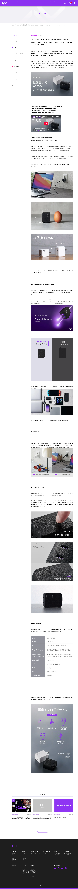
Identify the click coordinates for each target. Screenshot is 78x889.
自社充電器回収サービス (34, 873)
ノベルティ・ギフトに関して (35, 853)
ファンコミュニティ (35, 2)
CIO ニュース (17, 24)
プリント (15, 79)
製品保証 (23, 869)
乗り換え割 (32, 876)
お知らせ (15, 41)
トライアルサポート (14, 4)
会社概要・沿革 (56, 854)
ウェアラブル (24, 858)
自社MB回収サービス (33, 871)
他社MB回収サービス (33, 872)
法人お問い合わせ (25, 870)
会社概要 (42, 2)
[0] (70, 3)
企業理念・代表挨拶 (57, 853)
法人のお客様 (48, 2)
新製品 (15, 60)
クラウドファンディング (25, 24)
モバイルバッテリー (25, 855)
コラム (15, 85)
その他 (23, 859)
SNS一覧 (44, 853)
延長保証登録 (32, 870)
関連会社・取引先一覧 (57, 855)
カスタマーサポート (25, 867)
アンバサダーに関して (46, 855)
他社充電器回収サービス (34, 874)
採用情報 (55, 857)
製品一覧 (23, 853)
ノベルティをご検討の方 (68, 854)
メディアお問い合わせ (25, 871)
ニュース (15, 47)
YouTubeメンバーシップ (47, 854)
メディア (54, 2)
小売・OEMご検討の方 (67, 853)
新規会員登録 (32, 869)
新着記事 (13, 853)
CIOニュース (13, 2)
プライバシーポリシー (68, 879)
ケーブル (23, 857)
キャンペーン (16, 66)
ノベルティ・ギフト (26, 2)
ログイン (65, 3)
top (12, 24)
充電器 (23, 854)
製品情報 (19, 2)
